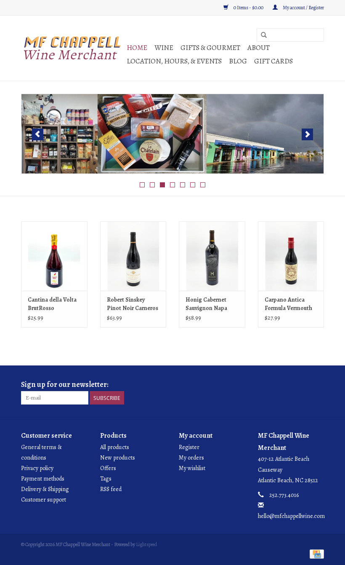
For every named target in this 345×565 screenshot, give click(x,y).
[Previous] (37, 134)
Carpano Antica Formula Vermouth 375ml (288, 304)
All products (114, 447)
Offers (108, 468)
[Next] (307, 134)
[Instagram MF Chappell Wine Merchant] (317, 385)
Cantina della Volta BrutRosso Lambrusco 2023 (52, 304)
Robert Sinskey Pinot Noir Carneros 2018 (132, 304)
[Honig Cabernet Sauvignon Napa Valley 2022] (212, 256)
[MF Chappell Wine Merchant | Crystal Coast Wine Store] (72, 48)
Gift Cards (273, 61)
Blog (238, 61)
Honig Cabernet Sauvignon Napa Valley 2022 (206, 304)
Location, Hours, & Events (174, 61)
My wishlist (192, 468)
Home (137, 48)
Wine (163, 48)
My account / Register (303, 7)
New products (117, 458)
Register (189, 447)
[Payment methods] (315, 553)
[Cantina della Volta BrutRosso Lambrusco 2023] (54, 256)
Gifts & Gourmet (210, 48)
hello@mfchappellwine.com (291, 516)
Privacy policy (37, 468)
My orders (191, 458)
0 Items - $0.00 (248, 7)
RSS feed (111, 489)
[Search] (264, 35)
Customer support (43, 500)
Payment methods (42, 479)
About (258, 48)
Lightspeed (146, 544)
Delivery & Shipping (45, 489)
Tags (105, 479)
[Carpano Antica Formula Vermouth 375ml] (291, 256)
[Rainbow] (172, 133)
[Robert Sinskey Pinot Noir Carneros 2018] (133, 256)
